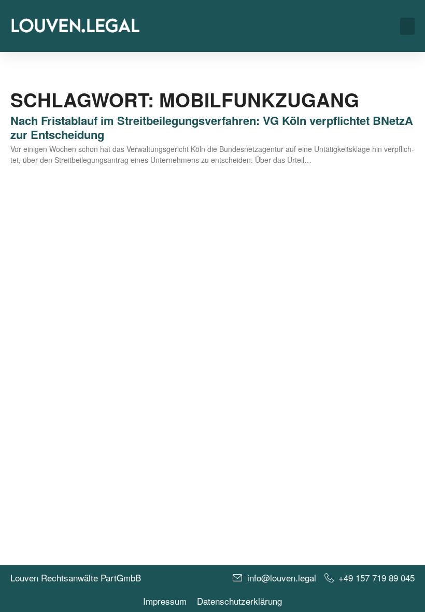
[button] (407, 26)
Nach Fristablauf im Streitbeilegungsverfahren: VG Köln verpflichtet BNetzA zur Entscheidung (211, 127)
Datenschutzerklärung (239, 601)
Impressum (165, 601)
